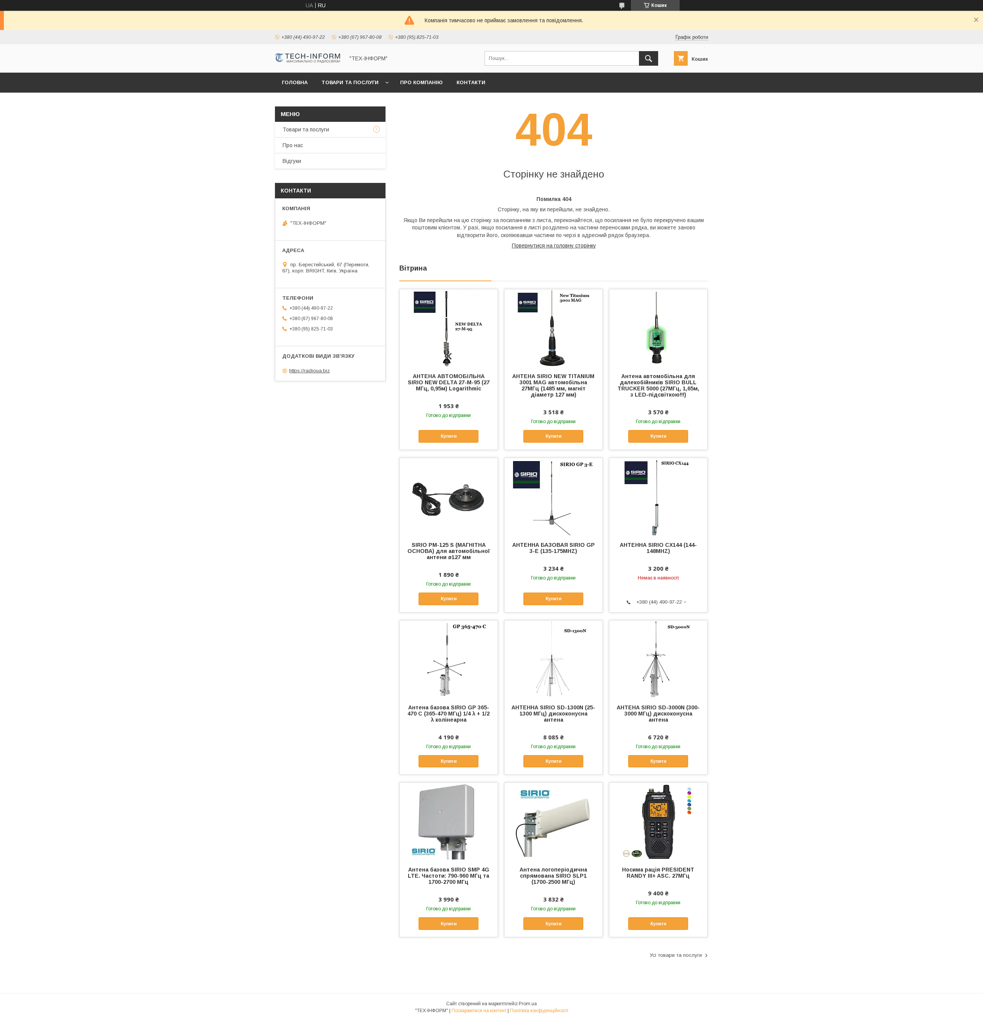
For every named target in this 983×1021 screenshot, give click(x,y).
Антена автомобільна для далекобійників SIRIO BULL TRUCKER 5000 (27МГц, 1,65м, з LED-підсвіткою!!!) (658, 385)
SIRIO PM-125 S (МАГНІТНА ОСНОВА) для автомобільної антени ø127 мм (448, 551)
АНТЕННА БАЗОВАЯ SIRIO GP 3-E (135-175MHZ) (553, 548)
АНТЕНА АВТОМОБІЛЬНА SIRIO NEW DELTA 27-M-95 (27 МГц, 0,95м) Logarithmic (449, 382)
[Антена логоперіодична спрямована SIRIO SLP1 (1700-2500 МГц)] (553, 821)
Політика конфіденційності (539, 1010)
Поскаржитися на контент (479, 1010)
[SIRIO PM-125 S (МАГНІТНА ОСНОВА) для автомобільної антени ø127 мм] (449, 496)
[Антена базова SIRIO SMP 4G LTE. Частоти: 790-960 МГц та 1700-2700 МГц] (449, 821)
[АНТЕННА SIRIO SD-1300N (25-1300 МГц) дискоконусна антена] (553, 659)
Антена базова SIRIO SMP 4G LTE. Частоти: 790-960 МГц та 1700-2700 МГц (448, 876)
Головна (295, 82)
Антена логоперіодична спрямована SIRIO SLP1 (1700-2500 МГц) (553, 876)
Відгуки (292, 161)
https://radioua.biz (309, 371)
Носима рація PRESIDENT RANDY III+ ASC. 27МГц (658, 873)
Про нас (293, 145)
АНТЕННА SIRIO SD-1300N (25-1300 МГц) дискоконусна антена (553, 713)
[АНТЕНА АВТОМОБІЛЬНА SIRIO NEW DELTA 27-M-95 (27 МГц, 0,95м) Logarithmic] (449, 327)
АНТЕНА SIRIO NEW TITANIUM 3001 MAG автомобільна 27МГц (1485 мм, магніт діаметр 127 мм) (553, 385)
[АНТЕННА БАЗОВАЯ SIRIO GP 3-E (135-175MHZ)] (553, 496)
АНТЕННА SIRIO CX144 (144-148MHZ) (658, 548)
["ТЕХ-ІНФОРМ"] (307, 61)
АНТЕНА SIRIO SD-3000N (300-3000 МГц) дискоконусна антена (658, 713)
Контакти (471, 82)
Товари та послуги (350, 82)
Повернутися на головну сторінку (554, 245)
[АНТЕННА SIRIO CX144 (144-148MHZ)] (658, 496)
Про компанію (421, 82)
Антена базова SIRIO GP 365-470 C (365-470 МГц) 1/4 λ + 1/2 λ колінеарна (448, 713)
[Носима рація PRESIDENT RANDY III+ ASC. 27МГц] (658, 821)
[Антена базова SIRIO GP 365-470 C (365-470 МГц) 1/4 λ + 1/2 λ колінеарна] (449, 659)
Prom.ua (528, 1003)
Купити (449, 436)
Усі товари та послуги (676, 955)
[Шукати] (648, 58)
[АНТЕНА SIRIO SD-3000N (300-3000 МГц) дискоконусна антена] (658, 659)
